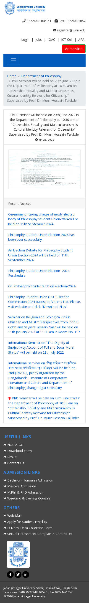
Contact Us (15, 463)
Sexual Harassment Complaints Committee (39, 534)
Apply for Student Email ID (26, 521)
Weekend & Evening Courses (28, 498)
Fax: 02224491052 (72, 21)
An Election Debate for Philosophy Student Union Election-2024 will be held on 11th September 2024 (40, 255)
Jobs (38, 39)
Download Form (19, 450)
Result (11, 457)
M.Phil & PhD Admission (24, 492)
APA (81, 39)
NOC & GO (15, 445)
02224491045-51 (38, 21)
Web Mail (13, 515)
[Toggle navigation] (13, 60)
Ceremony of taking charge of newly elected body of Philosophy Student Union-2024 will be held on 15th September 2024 (43, 219)
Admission (74, 48)
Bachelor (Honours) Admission (29, 480)
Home (11, 76)
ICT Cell (66, 39)
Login (25, 39)
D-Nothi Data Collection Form (29, 528)
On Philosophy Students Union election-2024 (41, 286)
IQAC (51, 39)
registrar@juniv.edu (71, 30)
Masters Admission (21, 486)
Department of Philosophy (41, 76)
